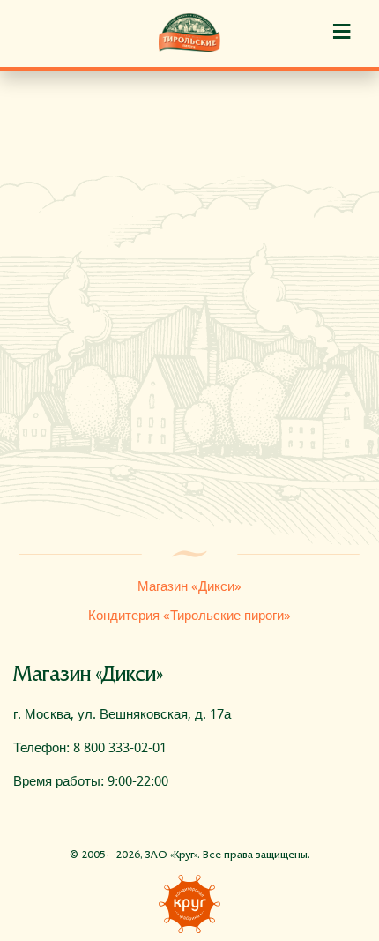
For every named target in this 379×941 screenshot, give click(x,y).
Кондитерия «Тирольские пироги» (189, 615)
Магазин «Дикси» (189, 586)
